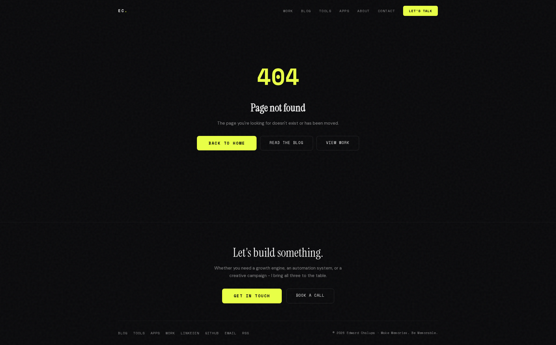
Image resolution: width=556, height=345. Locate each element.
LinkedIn (190, 333)
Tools (325, 10)
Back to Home (227, 143)
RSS (245, 333)
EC (123, 11)
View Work (338, 142)
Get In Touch (252, 296)
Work (288, 10)
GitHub (212, 333)
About (363, 10)
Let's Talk (420, 10)
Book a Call (310, 295)
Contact (386, 10)
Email (230, 333)
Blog (306, 10)
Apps (344, 10)
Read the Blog (286, 142)
